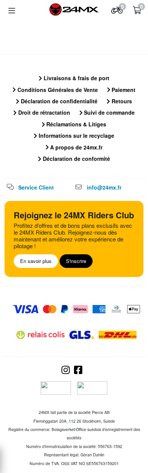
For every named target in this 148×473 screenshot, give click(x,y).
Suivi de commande (108, 112)
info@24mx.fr (104, 187)
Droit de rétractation (43, 112)
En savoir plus (36, 261)
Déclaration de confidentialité (58, 101)
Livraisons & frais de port (75, 78)
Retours (121, 101)
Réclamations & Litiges (75, 124)
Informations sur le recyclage (75, 135)
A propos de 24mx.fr (75, 147)
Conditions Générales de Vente (57, 89)
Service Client (36, 187)
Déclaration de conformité (75, 158)
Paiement (122, 89)
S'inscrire (76, 261)
